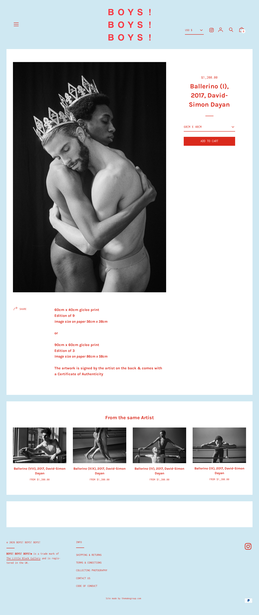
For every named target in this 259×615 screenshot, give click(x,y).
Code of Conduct (86, 585)
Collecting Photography (91, 570)
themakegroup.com (131, 598)
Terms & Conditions (89, 562)
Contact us (83, 578)
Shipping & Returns (89, 554)
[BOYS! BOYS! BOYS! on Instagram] (211, 30)
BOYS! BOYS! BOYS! (28, 542)
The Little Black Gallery (23, 558)
